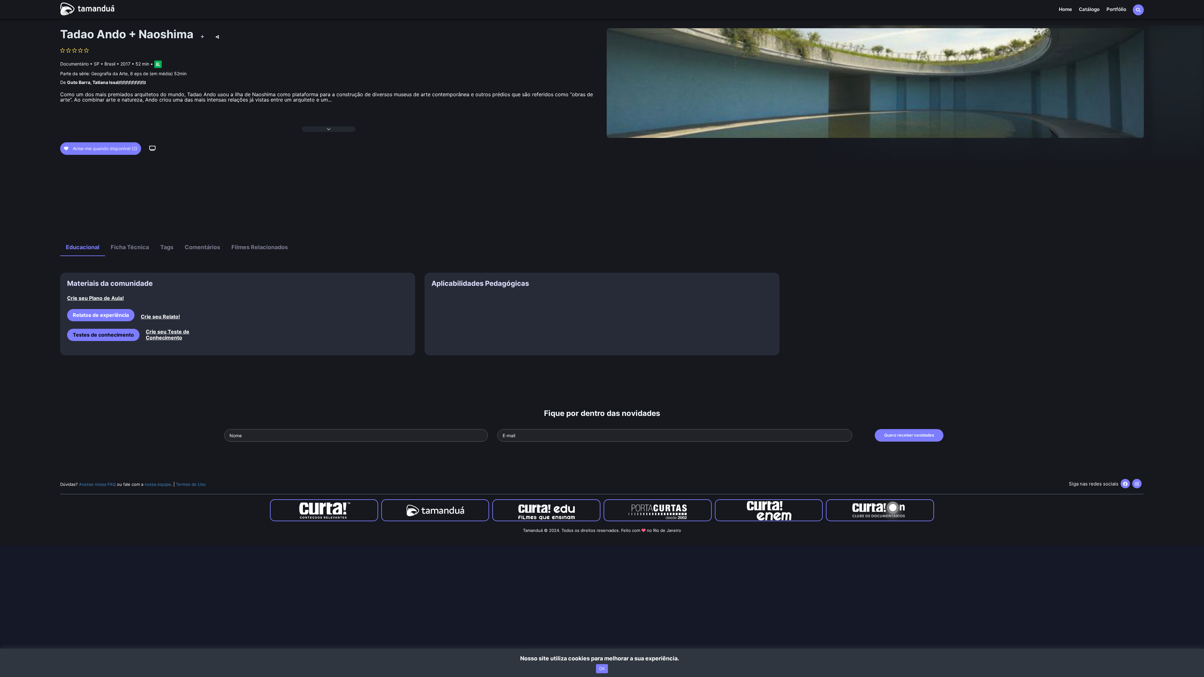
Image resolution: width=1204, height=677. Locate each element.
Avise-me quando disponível (104, 148)
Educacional (82, 247)
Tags (166, 247)
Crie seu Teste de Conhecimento (167, 335)
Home (1065, 9)
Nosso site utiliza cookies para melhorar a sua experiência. (602, 658)
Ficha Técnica (130, 247)
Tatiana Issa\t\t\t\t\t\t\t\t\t (119, 82)
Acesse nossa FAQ (97, 484)
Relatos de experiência (101, 315)
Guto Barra (78, 82)
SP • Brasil (104, 63)
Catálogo (1089, 9)
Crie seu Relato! (160, 317)
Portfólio (1116, 9)
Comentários (202, 247)
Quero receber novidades (909, 435)
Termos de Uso (191, 484)
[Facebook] (1125, 483)
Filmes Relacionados (259, 247)
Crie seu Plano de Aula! (95, 298)
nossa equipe (158, 484)
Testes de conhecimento (103, 335)
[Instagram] (1137, 483)
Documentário (74, 63)
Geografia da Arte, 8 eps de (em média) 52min (139, 73)
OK (602, 668)
